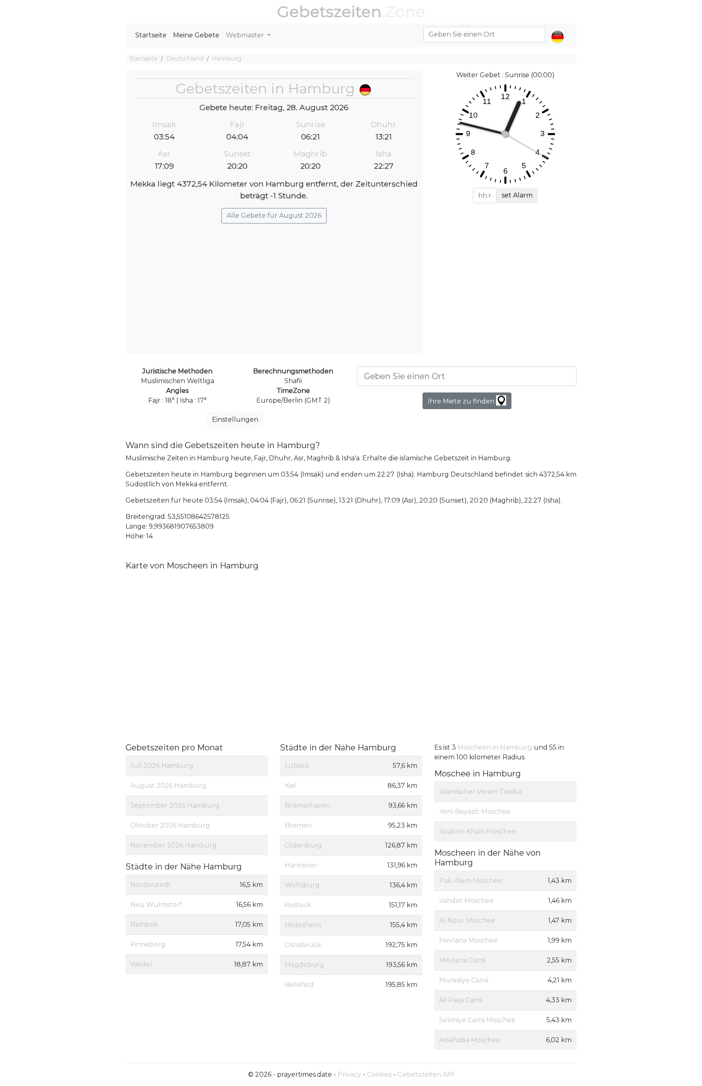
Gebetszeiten (329, 11)
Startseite (151, 35)
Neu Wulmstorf (156, 904)
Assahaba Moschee (469, 1040)
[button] (557, 30)
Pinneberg (147, 944)
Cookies (379, 1074)
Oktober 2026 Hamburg (170, 825)
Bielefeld (299, 984)
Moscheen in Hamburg (495, 747)
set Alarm (517, 195)
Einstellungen (235, 419)
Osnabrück (303, 945)
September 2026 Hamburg (174, 805)
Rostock (298, 905)
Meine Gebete (196, 35)
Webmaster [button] (246, 35)
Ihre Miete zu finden (462, 401)
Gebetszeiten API (425, 1074)
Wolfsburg (302, 885)
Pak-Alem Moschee (470, 880)
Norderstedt (150, 885)
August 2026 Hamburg (168, 785)
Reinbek (144, 924)
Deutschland (185, 58)
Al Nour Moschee (467, 920)
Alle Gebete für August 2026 (274, 215)
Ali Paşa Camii (461, 1000)
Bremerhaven (307, 805)
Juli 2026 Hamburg (161, 766)
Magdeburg (304, 965)
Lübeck (297, 766)
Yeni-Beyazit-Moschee (475, 811)
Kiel (291, 785)
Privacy (349, 1074)
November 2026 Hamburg (173, 845)
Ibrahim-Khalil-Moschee (477, 831)
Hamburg (226, 58)
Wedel (141, 964)
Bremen (298, 825)
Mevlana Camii (462, 960)
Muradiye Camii (463, 980)
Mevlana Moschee (468, 940)
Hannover (301, 865)
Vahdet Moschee (466, 900)
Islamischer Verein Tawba (480, 792)
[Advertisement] (274, 284)
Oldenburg (303, 845)
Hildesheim (303, 925)
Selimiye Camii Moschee (477, 1020)
